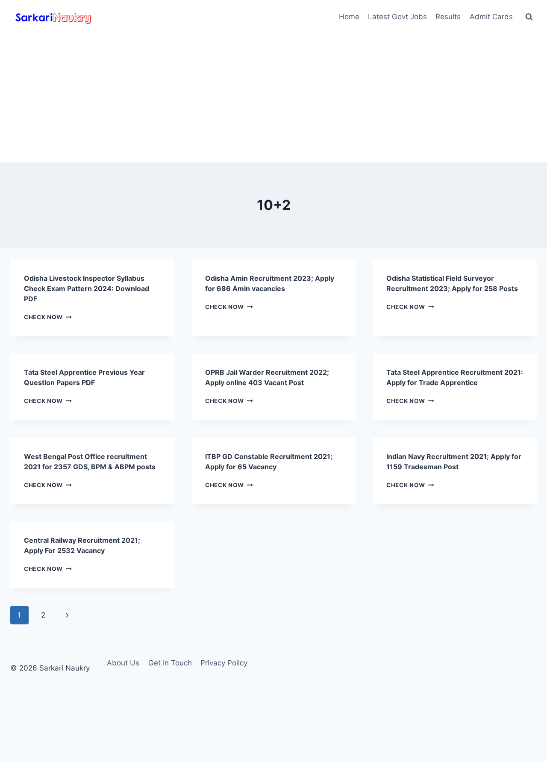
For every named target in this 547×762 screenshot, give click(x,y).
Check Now (48, 317)
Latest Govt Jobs (397, 16)
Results (448, 16)
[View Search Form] (529, 17)
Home (349, 16)
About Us (123, 663)
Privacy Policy (223, 663)
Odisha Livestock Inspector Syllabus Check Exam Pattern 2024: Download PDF (86, 288)
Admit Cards (491, 16)
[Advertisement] (273, 98)
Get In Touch (170, 663)
